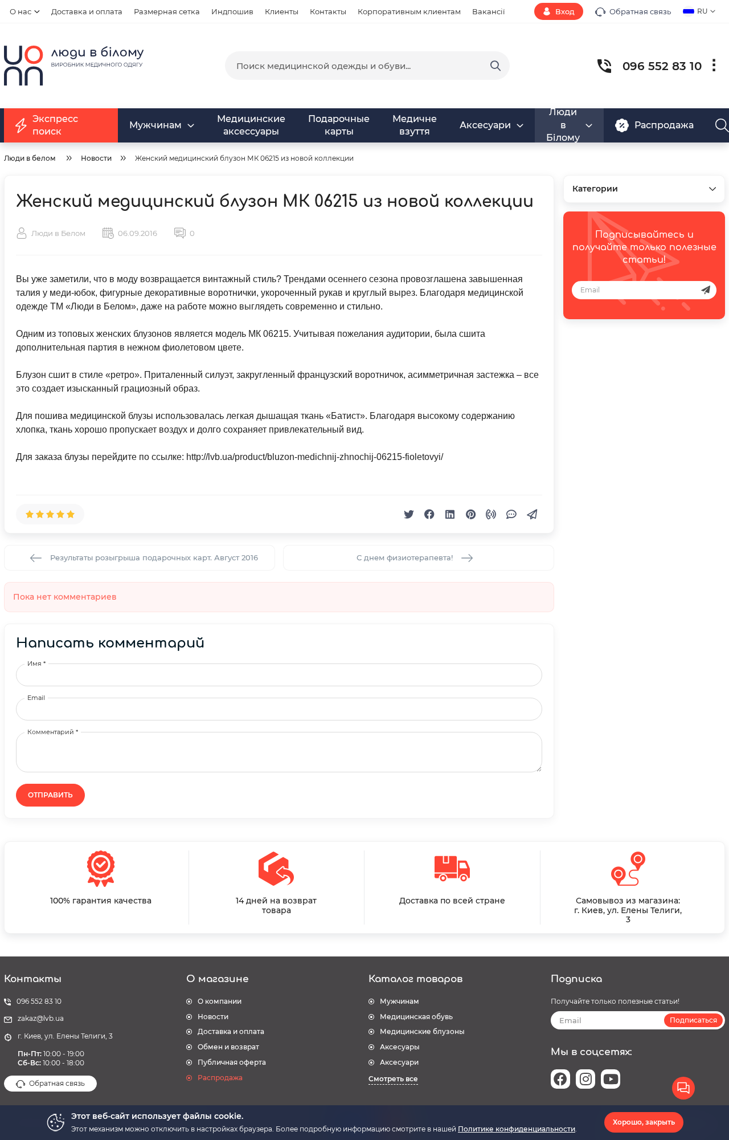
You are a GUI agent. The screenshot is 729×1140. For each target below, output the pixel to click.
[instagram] (585, 1079)
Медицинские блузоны (422, 1031)
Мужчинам (399, 1001)
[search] (495, 65)
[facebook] (560, 1079)
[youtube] (610, 1079)
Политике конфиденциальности (516, 1129)
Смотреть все (393, 1078)
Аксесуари (399, 1062)
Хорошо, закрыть (644, 1122)
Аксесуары (400, 1047)
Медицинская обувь (416, 1016)
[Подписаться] (705, 290)
